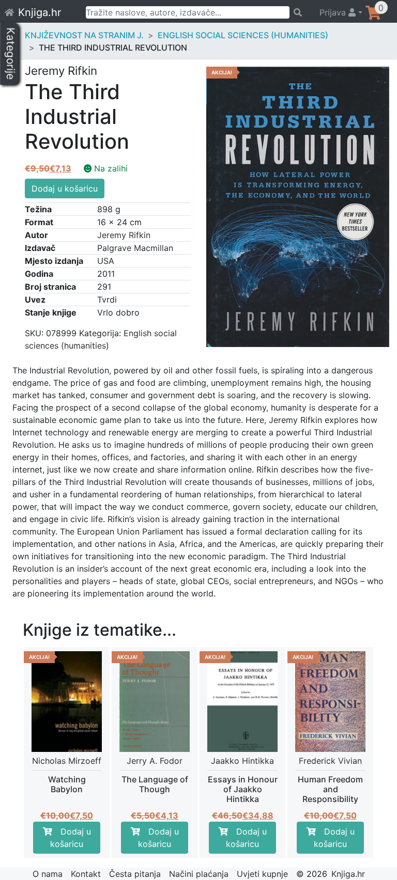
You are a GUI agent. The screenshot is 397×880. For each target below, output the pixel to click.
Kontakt (86, 874)
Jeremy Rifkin (123, 235)
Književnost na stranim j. (84, 35)
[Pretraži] (299, 12)
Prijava (333, 12)
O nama (48, 874)
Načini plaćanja (198, 874)
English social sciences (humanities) (243, 35)
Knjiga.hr (39, 12)
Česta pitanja (135, 874)
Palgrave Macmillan (135, 248)
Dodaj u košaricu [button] (70, 837)
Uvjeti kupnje (262, 874)
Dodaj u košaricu (65, 188)
